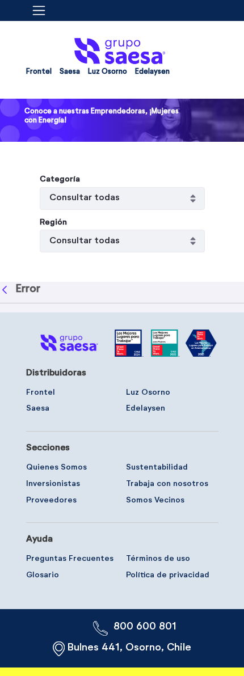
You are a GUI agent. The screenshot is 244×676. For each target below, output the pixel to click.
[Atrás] (6, 289)
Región (53, 222)
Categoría (60, 179)
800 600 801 (144, 627)
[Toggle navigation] (42, 10)
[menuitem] (39, 74)
